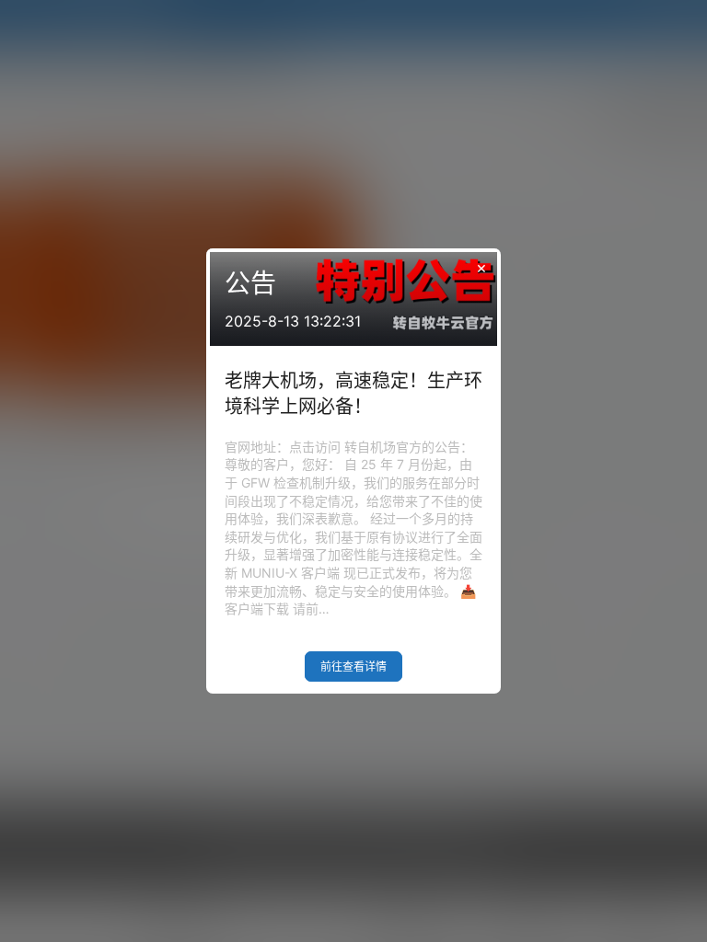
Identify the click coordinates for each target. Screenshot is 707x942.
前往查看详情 (353, 666)
